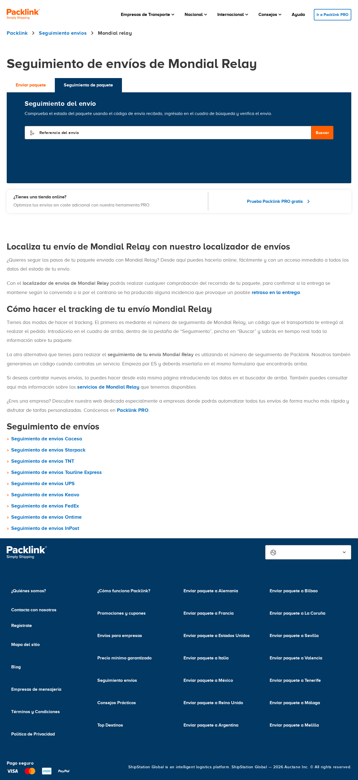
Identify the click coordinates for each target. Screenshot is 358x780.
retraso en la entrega (276, 292)
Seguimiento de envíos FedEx (45, 506)
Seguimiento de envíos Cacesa (46, 438)
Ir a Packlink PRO (332, 14)
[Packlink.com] (23, 15)
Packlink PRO (133, 410)
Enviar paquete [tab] (31, 85)
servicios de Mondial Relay (108, 387)
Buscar (322, 132)
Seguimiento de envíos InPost (45, 528)
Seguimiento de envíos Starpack (48, 450)
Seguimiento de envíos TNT (42, 461)
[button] (148, 14)
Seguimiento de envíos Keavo (45, 494)
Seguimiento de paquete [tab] (88, 85)
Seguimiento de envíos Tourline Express (56, 472)
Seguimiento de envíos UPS (43, 483)
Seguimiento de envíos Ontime (46, 517)
